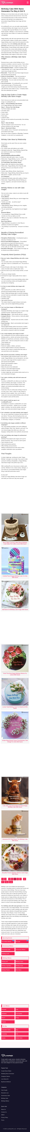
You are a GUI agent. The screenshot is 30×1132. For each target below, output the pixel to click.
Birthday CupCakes (6, 965)
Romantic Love (5, 1092)
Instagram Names (5, 1076)
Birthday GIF (5, 961)
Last (11, 882)
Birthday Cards (19, 965)
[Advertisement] (15, 495)
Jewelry (3, 1038)
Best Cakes (18, 969)
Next (7, 882)
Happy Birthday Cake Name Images (13, 105)
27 (2, 882)
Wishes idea (4, 180)
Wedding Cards (5, 953)
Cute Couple (4, 1090)
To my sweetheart (6, 214)
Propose (4, 1021)
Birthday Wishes (5, 1101)
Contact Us (4, 1112)
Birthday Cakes (19, 961)
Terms (2, 1120)
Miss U (3, 1017)
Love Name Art (4, 1079)
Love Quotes (19, 1013)
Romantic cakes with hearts (8, 157)
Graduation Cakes (6, 1029)
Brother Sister (19, 1038)
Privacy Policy (4, 1117)
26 (24, 879)
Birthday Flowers (6, 969)
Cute (17, 1009)
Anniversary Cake (6, 949)
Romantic (4, 1009)
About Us (3, 1109)
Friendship (4, 1034)
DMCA (2, 1114)
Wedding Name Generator (7, 1073)
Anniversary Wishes (20, 949)
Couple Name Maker (6, 1071)
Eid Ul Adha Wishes (6, 941)
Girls (17, 1034)
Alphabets (4, 1013)
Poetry (17, 1017)
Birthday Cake (4, 1098)
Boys (17, 1029)
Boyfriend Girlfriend (6, 1081)
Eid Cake (18, 941)
